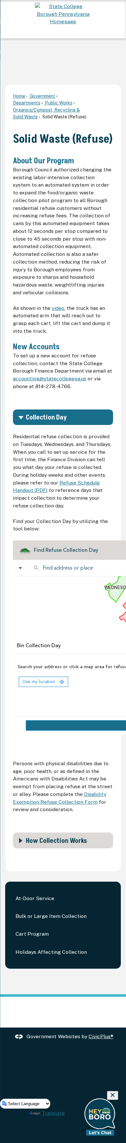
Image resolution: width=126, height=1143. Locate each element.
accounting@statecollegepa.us (49, 379)
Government (42, 96)
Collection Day (46, 417)
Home (19, 96)
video (58, 308)
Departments (26, 102)
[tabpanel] (63, 626)
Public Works (58, 102)
